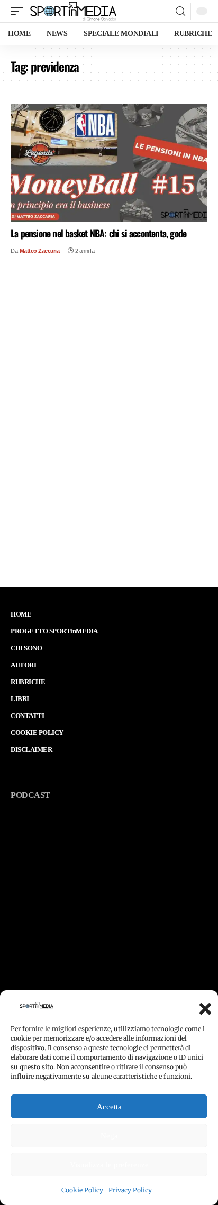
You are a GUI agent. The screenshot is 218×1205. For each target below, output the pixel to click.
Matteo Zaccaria (40, 250)
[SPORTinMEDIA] (73, 11)
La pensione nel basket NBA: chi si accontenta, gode (98, 233)
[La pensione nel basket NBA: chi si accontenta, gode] (109, 163)
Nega (109, 1136)
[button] (202, 1005)
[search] (180, 11)
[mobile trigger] (20, 11)
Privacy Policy (130, 1190)
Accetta (109, 1106)
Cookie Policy (82, 1190)
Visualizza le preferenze (109, 1165)
